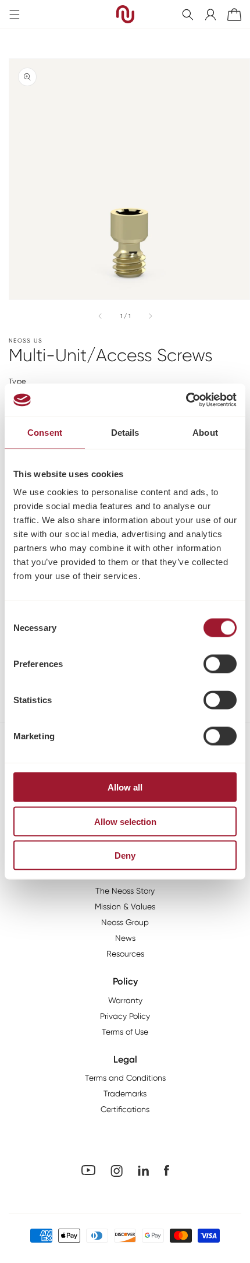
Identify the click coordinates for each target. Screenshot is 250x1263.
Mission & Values (125, 906)
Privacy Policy (125, 1016)
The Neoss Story (125, 890)
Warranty (125, 1000)
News (125, 938)
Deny (125, 855)
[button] (188, 14)
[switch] (220, 664)
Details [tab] (125, 432)
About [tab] (205, 432)
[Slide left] (100, 316)
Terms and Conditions (125, 1077)
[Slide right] (150, 316)
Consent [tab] (44, 432)
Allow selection (125, 821)
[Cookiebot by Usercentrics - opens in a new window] (186, 400)
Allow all (125, 787)
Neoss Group (125, 922)
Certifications (125, 1109)
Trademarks (125, 1093)
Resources (125, 953)
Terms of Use (125, 1031)
